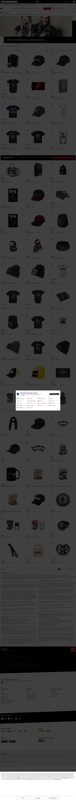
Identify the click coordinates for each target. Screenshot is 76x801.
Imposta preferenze (53, 798)
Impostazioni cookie (28, 779)
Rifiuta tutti (38, 798)
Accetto (23, 798)
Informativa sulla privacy (57, 779)
